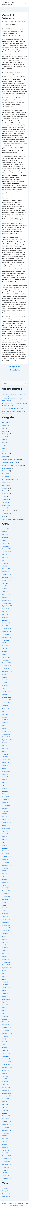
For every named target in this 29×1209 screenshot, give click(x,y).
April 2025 (5, 563)
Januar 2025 (5, 571)
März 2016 (5, 848)
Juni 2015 (5, 874)
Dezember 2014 (6, 891)
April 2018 (5, 788)
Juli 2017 (4, 814)
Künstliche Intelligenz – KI (9, 462)
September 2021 (7, 671)
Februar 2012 (6, 987)
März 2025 (5, 566)
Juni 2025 (5, 557)
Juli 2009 (4, 1073)
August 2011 (5, 1005)
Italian (3, 451)
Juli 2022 (4, 643)
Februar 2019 (6, 760)
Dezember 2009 (6, 1059)
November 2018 (6, 768)
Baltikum (4, 422)
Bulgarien (4, 431)
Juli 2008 (4, 1101)
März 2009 (5, 1084)
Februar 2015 (6, 885)
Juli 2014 (4, 905)
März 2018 (5, 791)
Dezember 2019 (6, 731)
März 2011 (5, 1019)
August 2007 (5, 1133)
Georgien (4, 445)
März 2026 (5, 540)
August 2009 (6, 1070)
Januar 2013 (5, 956)
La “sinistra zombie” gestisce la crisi (12, 408)
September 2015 (7, 865)
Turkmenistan (6, 502)
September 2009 (7, 1067)
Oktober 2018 (6, 771)
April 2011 (5, 1016)
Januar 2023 (5, 626)
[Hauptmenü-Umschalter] (25, 3)
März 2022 (5, 654)
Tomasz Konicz (9, 2)
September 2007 (7, 1130)
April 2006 (5, 1170)
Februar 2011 (5, 1022)
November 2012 (6, 962)
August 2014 (5, 902)
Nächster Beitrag (14, 370)
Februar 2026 (6, 543)
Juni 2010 (5, 1042)
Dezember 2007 (6, 1121)
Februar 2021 (6, 691)
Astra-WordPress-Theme (16, 1205)
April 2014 (5, 913)
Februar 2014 (6, 919)
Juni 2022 (5, 646)
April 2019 (5, 754)
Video (3, 516)
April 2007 (5, 1144)
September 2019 (7, 740)
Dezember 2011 (6, 993)
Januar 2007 (5, 1153)
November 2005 (7, 1178)
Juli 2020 (4, 711)
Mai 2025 (5, 560)
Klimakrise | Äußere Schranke (10, 459)
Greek (3, 448)
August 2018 (5, 777)
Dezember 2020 (6, 697)
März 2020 (5, 723)
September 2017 (7, 808)
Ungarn (4, 508)
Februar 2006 (6, 1176)
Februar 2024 (6, 594)
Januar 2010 (5, 1056)
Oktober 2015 (6, 862)
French (4, 442)
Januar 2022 (5, 660)
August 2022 (6, 640)
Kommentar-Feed (7, 1194)
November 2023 (7, 603)
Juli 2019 (4, 745)
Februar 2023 (6, 623)
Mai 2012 (4, 979)
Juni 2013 (5, 942)
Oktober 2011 (6, 999)
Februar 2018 (6, 794)
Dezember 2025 (6, 549)
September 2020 (7, 705)
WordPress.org (6, 1196)
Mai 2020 (5, 717)
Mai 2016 (4, 842)
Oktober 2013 (6, 931)
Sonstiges (5, 494)
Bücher (4, 428)
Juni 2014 (5, 908)
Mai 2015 (4, 876)
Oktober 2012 (6, 965)
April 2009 (5, 1082)
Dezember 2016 (6, 822)
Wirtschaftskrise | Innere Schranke (12, 519)
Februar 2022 (6, 657)
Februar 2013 (6, 953)
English (4, 437)
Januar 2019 (5, 762)
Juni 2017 (5, 817)
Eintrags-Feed (6, 1191)
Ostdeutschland (6, 468)
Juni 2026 (5, 534)
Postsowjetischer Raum (9, 479)
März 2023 (5, 620)
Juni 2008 (5, 1104)
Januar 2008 (5, 1119)
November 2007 (6, 1124)
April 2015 (5, 879)
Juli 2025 (4, 554)
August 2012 (5, 970)
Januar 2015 (5, 888)
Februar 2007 (6, 1150)
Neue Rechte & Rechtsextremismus (12, 465)
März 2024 (5, 591)
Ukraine (4, 505)
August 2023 (6, 609)
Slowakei (4, 491)
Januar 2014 (5, 922)
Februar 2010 (6, 1053)
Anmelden (5, 1188)
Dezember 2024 (6, 574)
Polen (3, 474)
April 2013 (5, 948)
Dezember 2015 (6, 856)
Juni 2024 (5, 583)
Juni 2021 (5, 680)
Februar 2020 (6, 725)
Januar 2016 (5, 854)
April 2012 (5, 982)
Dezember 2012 (6, 959)
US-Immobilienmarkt (8, 511)
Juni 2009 (5, 1076)
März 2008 (5, 1113)
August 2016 (5, 834)
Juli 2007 (4, 1136)
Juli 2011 (4, 1007)
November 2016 (6, 825)
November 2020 (7, 700)
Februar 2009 (6, 1087)
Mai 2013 (4, 945)
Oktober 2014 (6, 896)
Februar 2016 (6, 851)
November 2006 (7, 1158)
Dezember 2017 (6, 799)
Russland (4, 488)
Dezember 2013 (6, 925)
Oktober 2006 (6, 1161)
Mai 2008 (5, 1107)
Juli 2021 (4, 677)
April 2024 (5, 589)
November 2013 (6, 928)
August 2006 (6, 1167)
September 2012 (7, 968)
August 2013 (5, 936)
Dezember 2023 (6, 600)
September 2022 (7, 637)
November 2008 (7, 1096)
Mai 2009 (5, 1079)
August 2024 (6, 580)
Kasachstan (5, 454)
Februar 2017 (6, 819)
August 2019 (5, 742)
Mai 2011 (4, 1013)
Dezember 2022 (6, 628)
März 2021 (5, 688)
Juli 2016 (4, 836)
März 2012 (5, 985)
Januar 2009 (5, 1090)
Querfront (5, 482)
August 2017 (5, 811)
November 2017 (6, 802)
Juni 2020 (5, 714)
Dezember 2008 (6, 1093)
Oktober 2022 (6, 634)
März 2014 (5, 916)
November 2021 (6, 666)
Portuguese (5, 476)
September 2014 (7, 899)
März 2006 (5, 1173)
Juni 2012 (5, 976)
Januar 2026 (5, 546)
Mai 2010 (4, 1044)
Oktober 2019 (6, 737)
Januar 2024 (5, 597)
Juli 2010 (4, 1039)
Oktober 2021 (6, 668)
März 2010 (5, 1050)
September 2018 (7, 774)
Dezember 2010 (6, 1027)
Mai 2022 (5, 648)
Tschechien (5, 499)
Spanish (4, 496)
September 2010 (7, 1033)
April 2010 (5, 1047)
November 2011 (6, 996)
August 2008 (6, 1099)
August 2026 (6, 529)
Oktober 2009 (6, 1064)
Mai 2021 (4, 683)
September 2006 (7, 1164)
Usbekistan (5, 513)
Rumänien (5, 485)
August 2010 (5, 1036)
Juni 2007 (5, 1139)
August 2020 (6, 708)
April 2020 (5, 720)
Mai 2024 (5, 586)
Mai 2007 (4, 1141)
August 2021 (5, 674)
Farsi (3, 439)
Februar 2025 (6, 569)
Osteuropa (5, 471)
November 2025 (7, 552)
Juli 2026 (4, 532)
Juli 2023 (4, 611)
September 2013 (7, 933)
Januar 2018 (5, 797)
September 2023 (7, 606)
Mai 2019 (4, 751)
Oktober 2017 (6, 805)
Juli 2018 (4, 779)
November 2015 (6, 859)
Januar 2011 (5, 1025)
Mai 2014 (4, 911)
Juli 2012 (4, 973)
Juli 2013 (4, 939)
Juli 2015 (4, 871)
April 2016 (5, 845)
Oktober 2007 (6, 1127)
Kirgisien (4, 456)
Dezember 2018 (6, 765)
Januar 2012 (5, 990)
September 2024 (7, 577)
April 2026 (5, 537)
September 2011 (6, 1002)
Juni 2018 (5, 782)
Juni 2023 (5, 614)
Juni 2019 (5, 748)
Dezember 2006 (6, 1156)
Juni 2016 (5, 839)
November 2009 (7, 1062)
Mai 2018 (4, 785)
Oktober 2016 (6, 828)
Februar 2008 (6, 1116)
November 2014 (6, 893)
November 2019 (6, 734)
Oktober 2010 (6, 1030)
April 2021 (5, 685)
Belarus (4, 425)
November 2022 (7, 631)
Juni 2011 (4, 1010)
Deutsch (4, 434)
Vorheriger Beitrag (14, 366)
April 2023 (5, 617)
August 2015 (5, 868)
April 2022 (5, 651)
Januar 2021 (5, 694)
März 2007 (5, 1147)
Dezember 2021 (6, 663)
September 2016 (7, 831)
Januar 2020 (5, 728)
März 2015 (5, 882)
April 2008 (5, 1110)
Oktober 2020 (6, 703)
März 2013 (5, 950)
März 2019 (5, 757)
